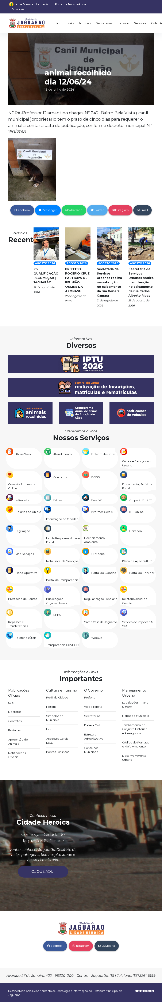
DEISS (95, 477)
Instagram (122, 210)
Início (57, 23)
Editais (57, 500)
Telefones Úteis (25, 637)
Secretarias (104, 23)
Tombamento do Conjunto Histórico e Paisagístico (134, 729)
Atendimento (62, 454)
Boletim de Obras (103, 454)
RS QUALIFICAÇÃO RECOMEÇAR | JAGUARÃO (46, 275)
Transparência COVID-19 (62, 645)
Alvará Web (23, 454)
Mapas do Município (135, 715)
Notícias (85, 23)
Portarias (14, 730)
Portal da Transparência (70, 4)
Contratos (60, 477)
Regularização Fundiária (100, 599)
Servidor (140, 23)
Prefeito (89, 697)
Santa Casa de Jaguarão (100, 622)
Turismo (123, 23)
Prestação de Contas (22, 599)
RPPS (57, 615)
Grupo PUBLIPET (140, 500)
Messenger (49, 210)
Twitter (99, 210)
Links (70, 23)
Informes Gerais (101, 512)
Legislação (22, 531)
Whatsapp (75, 210)
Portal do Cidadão (103, 572)
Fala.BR (96, 500)
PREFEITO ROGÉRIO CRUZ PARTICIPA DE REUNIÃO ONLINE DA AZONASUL (77, 280)
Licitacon (135, 531)
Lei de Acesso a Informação (32, 4)
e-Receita (22, 500)
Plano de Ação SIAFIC (136, 561)
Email (144, 210)
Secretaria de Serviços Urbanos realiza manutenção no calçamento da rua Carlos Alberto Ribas (141, 282)
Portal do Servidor (141, 572)
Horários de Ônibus (28, 512)
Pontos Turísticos (57, 752)
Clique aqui (43, 872)
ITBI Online (136, 512)
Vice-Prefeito (93, 706)
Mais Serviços (24, 554)
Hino (49, 729)
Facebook (23, 210)
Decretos (14, 711)
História (51, 706)
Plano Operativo (26, 572)
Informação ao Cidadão (62, 519)
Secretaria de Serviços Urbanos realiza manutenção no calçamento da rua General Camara (109, 282)
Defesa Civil (92, 725)
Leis (11, 702)
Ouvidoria (18, 9)
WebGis (96, 637)
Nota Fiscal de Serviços (62, 561)
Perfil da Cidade (57, 697)
